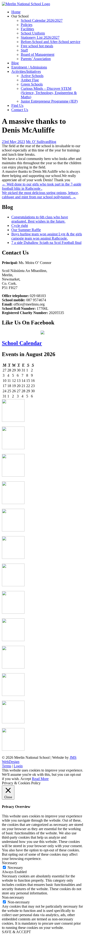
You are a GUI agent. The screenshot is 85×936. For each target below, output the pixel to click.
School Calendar (22, 343)
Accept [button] (25, 779)
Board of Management (37, 54)
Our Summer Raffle (26, 230)
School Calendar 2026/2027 (42, 20)
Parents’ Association (36, 59)
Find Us (17, 106)
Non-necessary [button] (13, 897)
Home (16, 12)
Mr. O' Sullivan (37, 142)
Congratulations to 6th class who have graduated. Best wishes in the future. (39, 219)
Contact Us (19, 110)
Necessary (15, 868)
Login (18, 766)
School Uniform (33, 33)
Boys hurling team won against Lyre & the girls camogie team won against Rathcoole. (46, 236)
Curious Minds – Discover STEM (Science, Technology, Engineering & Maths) (49, 92)
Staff (24, 50)
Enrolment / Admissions (29, 67)
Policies (26, 25)
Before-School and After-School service (50, 42)
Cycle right (19, 226)
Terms (6, 766)
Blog (15, 63)
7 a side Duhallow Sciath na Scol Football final (46, 243)
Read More (40, 779)
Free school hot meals (37, 46)
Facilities (27, 29)
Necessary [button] (9, 863)
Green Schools (32, 84)
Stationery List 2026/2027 (40, 37)
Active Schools (32, 76)
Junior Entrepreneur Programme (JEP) (49, 101)
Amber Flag (30, 80)
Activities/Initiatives (26, 71)
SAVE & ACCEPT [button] (16, 932)
